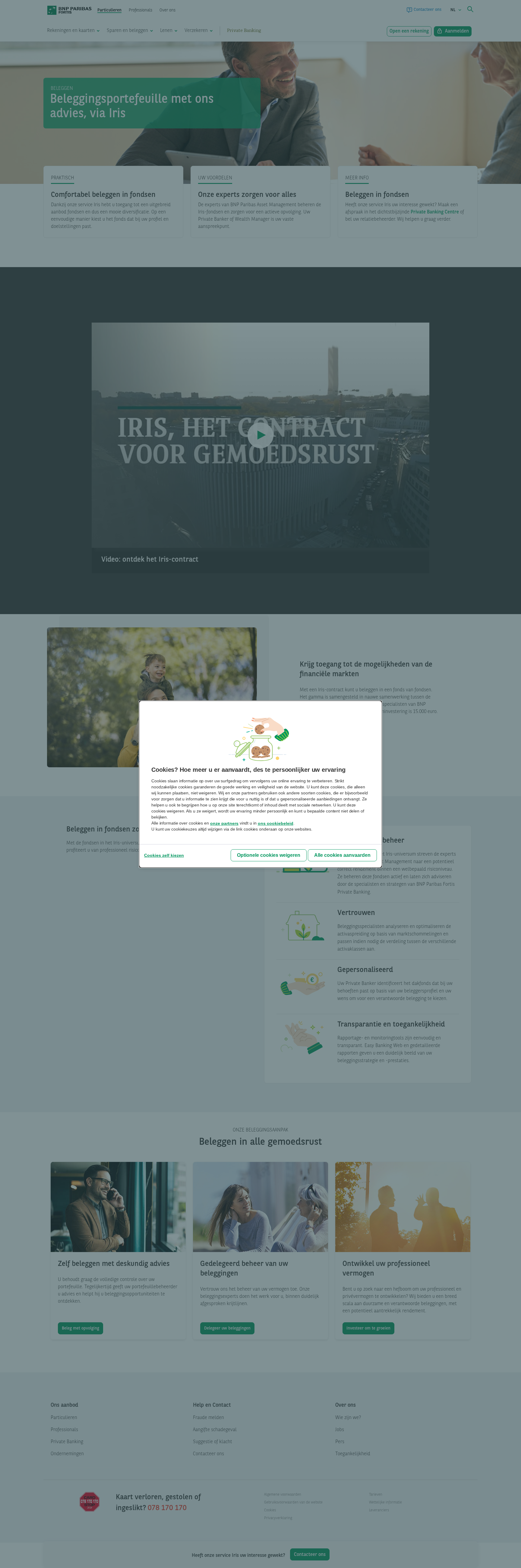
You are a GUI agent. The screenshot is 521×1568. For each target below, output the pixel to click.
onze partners (224, 823)
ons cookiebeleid (275, 823)
